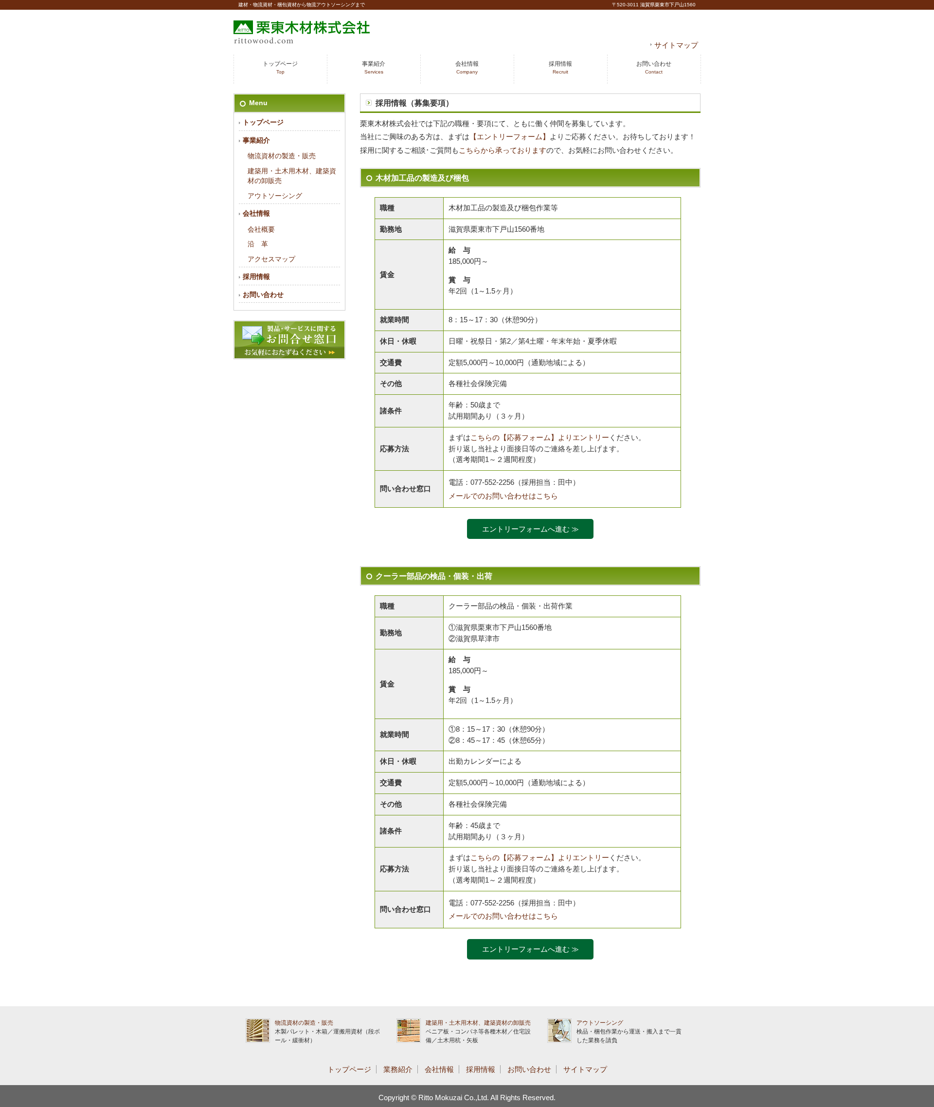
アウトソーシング (275, 196)
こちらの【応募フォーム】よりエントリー (539, 437)
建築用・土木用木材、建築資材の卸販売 (478, 1022)
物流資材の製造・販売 (282, 156)
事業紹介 (373, 67)
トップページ (280, 67)
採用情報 (560, 67)
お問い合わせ (653, 67)
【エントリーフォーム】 (509, 136)
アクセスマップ (271, 259)
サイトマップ (676, 45)
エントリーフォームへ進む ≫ (530, 529)
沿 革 (258, 244)
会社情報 (467, 67)
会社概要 (261, 229)
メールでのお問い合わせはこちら (503, 496)
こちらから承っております (502, 150)
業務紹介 (398, 1069)
